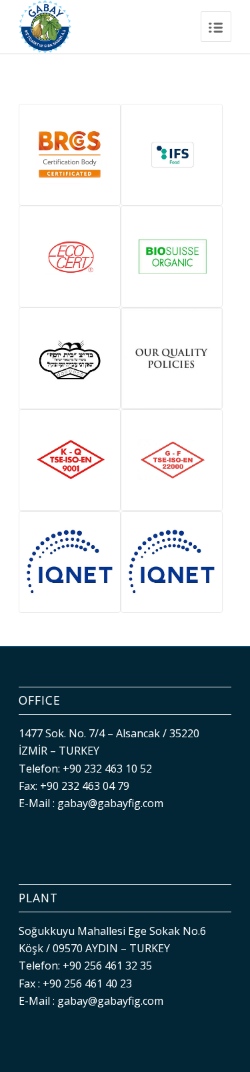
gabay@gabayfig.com (110, 803)
